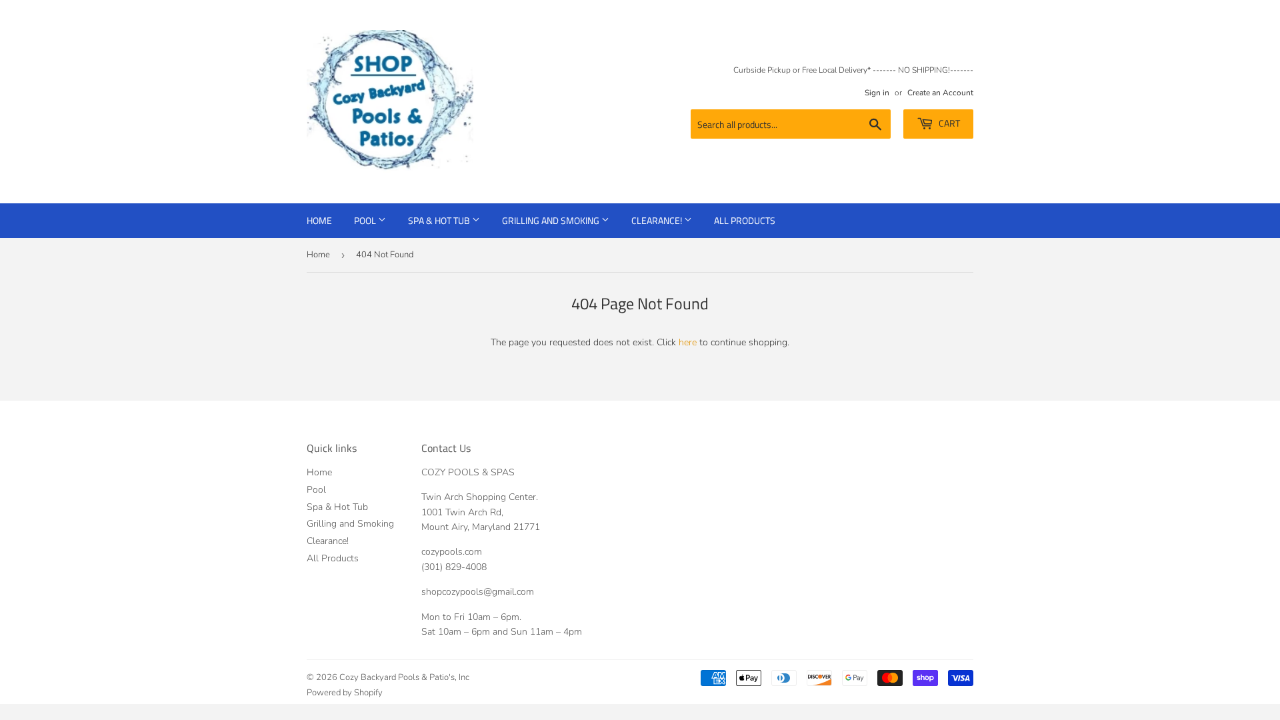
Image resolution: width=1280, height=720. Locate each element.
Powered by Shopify (345, 693)
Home (319, 220)
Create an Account (940, 92)
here (688, 342)
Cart (948, 123)
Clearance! (657, 220)
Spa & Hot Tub (440, 220)
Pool (366, 220)
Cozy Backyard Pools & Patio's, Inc (404, 677)
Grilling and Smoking (551, 220)
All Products (744, 220)
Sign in (877, 92)
